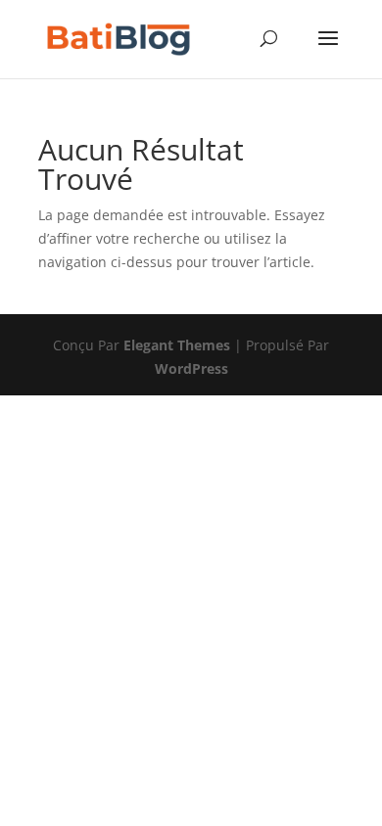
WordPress (191, 368)
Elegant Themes (176, 345)
